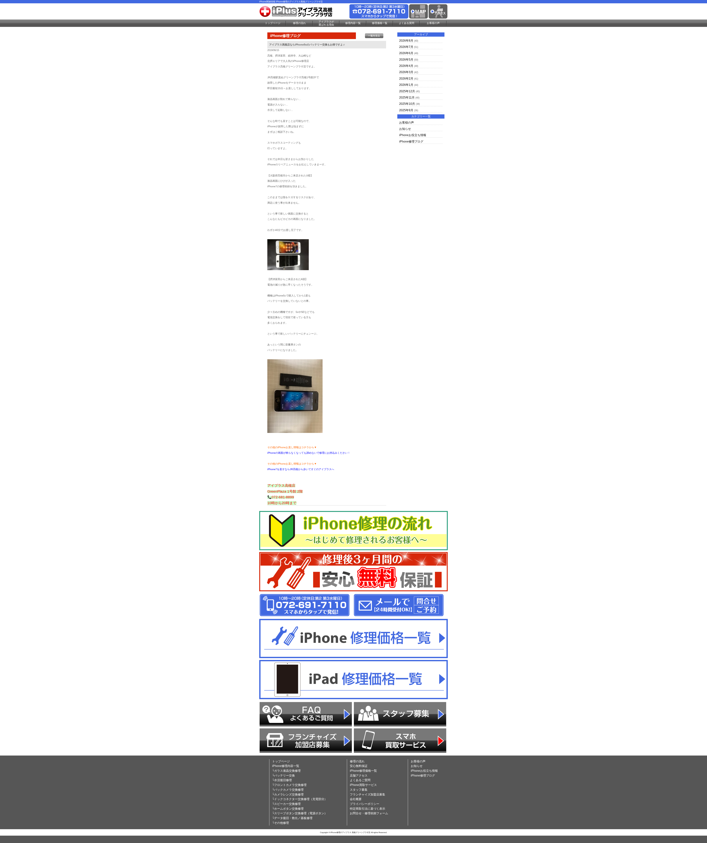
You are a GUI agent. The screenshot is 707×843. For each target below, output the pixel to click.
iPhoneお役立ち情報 (412, 135)
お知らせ (405, 128)
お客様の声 (433, 23)
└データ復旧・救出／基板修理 (292, 818)
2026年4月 (406, 65)
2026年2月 (406, 78)
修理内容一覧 (353, 23)
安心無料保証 (358, 766)
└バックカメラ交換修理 (288, 789)
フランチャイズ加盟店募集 (367, 794)
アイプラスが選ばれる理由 (326, 23)
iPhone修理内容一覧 (285, 766)
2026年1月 (406, 84)
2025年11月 (407, 97)
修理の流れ (299, 23)
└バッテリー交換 (283, 775)
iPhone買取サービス (363, 784)
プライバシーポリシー (364, 803)
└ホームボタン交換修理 (288, 808)
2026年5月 (406, 59)
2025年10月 (407, 103)
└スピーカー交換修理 (286, 803)
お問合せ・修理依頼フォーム (369, 813)
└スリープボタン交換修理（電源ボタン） (299, 813)
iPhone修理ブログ (411, 141)
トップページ (272, 23)
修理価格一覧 (379, 23)
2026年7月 (406, 46)
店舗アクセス (358, 775)
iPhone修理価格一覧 (363, 770)
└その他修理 (280, 822)
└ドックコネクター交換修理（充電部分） (299, 799)
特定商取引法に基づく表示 (367, 808)
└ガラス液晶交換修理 (286, 770)
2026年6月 (406, 53)
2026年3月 (406, 72)
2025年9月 (406, 110)
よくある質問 (406, 23)
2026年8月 (406, 40)
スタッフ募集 (358, 789)
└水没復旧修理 (282, 780)
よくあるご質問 (360, 780)
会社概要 (356, 799)
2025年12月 (407, 91)
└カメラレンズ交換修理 (288, 794)
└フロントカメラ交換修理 (289, 784)
